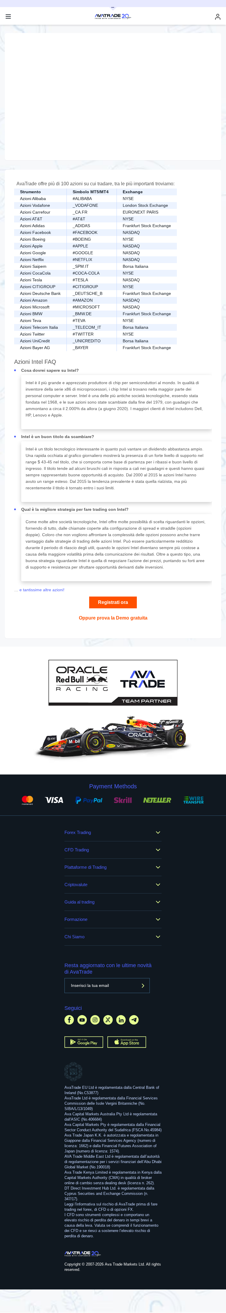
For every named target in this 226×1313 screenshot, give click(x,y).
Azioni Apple (31, 246)
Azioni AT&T (31, 219)
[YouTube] (82, 1020)
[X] (108, 1020)
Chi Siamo (74, 936)
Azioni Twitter (32, 334)
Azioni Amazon (33, 300)
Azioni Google (33, 252)
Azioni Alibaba (33, 198)
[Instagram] (95, 1020)
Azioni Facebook (35, 232)
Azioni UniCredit (35, 340)
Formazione (75, 919)
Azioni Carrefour (35, 212)
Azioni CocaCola (35, 273)
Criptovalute (75, 884)
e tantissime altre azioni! (41, 589)
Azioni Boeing (32, 239)
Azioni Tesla (31, 280)
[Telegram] (134, 1020)
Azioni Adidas (32, 225)
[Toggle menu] (8, 16)
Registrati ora (113, 602)
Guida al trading (79, 901)
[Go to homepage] (82, 1253)
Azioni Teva (30, 320)
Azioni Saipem (33, 266)
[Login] (217, 16)
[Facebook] (69, 1020)
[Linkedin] (121, 1020)
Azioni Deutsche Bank (40, 293)
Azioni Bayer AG (35, 347)
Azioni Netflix (32, 259)
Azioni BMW (31, 313)
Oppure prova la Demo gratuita (113, 617)
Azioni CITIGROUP (37, 286)
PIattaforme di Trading (85, 867)
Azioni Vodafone (35, 205)
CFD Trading (76, 849)
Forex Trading (77, 832)
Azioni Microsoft (34, 307)
